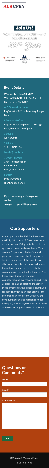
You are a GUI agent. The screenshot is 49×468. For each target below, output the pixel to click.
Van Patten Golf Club (15, 97)
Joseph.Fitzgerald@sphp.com (20, 204)
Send (7, 438)
